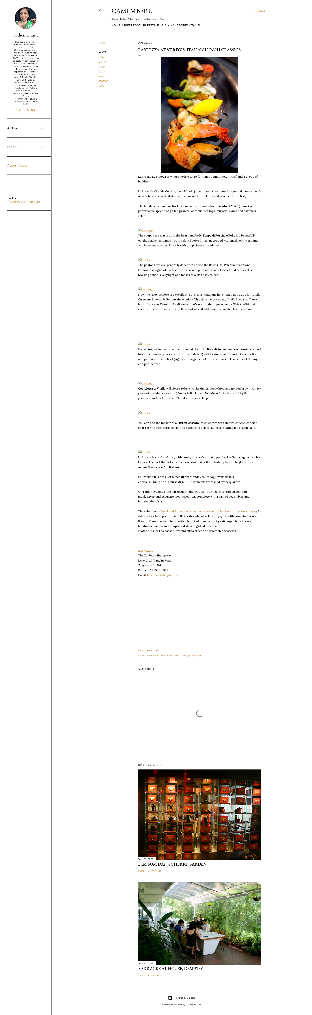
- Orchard (104, 57)
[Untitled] (145, 230)
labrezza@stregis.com (162, 575)
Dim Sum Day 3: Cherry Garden (172, 864)
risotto (102, 76)
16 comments (154, 870)
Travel (195, 25)
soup (101, 85)
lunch (101, 66)
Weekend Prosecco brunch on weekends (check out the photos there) (209, 511)
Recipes (182, 25)
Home (115, 25)
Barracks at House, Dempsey (170, 968)
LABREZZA (145, 550)
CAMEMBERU (132, 11)
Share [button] (102, 43)
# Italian (103, 62)
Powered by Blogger (184, 997)
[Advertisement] (167, 326)
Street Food (131, 25)
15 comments (154, 975)
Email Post (152, 650)
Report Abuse (17, 165)
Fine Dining (166, 25)
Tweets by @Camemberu (23, 201)
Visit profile (25, 109)
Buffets (149, 25)
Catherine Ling (26, 35)
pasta (101, 71)
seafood (103, 81)
